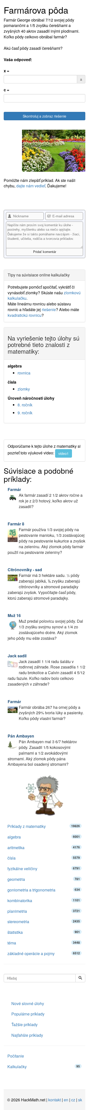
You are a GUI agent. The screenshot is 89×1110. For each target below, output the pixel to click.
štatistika (43, 932)
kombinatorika (43, 900)
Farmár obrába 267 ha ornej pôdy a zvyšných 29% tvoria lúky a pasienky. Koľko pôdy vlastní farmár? (46, 710)
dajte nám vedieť (30, 186)
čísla (43, 858)
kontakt (54, 1100)
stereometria (43, 921)
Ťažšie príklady (24, 1024)
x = (6, 71)
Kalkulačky (43, 1066)
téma (43, 943)
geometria (43, 879)
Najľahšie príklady (27, 1035)
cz (73, 1100)
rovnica (24, 373)
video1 (63, 453)
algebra (43, 837)
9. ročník (25, 413)
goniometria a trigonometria (43, 890)
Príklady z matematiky (43, 826)
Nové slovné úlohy (27, 1003)
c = (6, 90)
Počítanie (15, 1056)
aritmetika (43, 847)
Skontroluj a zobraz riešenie (44, 116)
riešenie (49, 309)
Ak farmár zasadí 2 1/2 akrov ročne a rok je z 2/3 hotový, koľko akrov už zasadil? (45, 498)
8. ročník (25, 405)
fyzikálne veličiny (43, 868)
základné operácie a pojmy (43, 953)
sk (80, 1100)
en (66, 1100)
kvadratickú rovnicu (25, 315)
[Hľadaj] (80, 978)
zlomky (24, 389)
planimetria (43, 911)
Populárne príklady (27, 1014)
